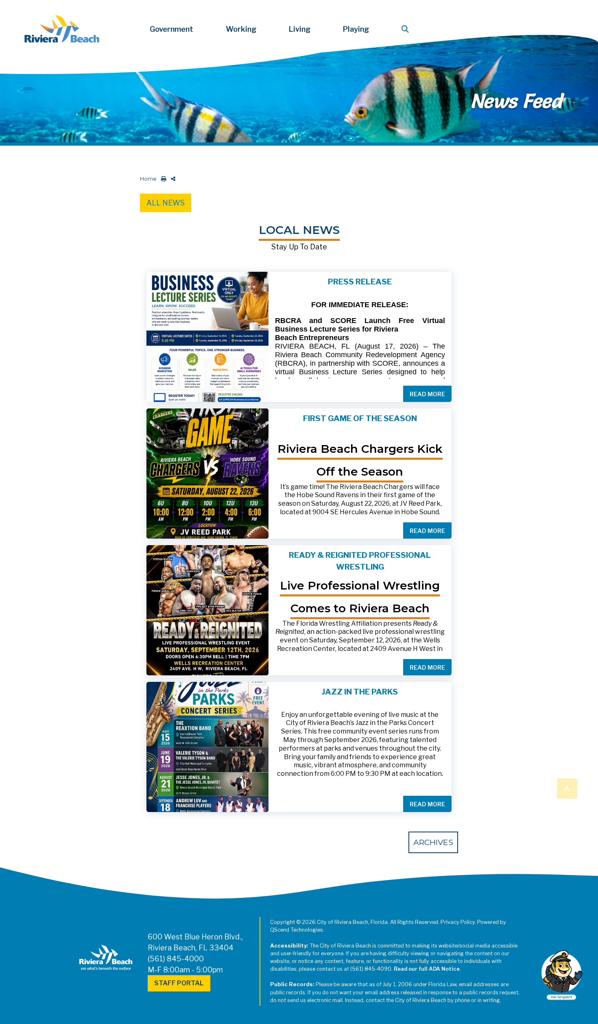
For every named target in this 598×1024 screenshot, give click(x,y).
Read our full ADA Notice (427, 969)
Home (148, 179)
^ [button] (567, 788)
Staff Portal (179, 983)
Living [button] (299, 29)
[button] (407, 29)
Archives (433, 842)
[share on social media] (171, 179)
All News (165, 203)
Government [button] (171, 29)
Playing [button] (356, 29)
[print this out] (162, 179)
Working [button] (241, 29)
